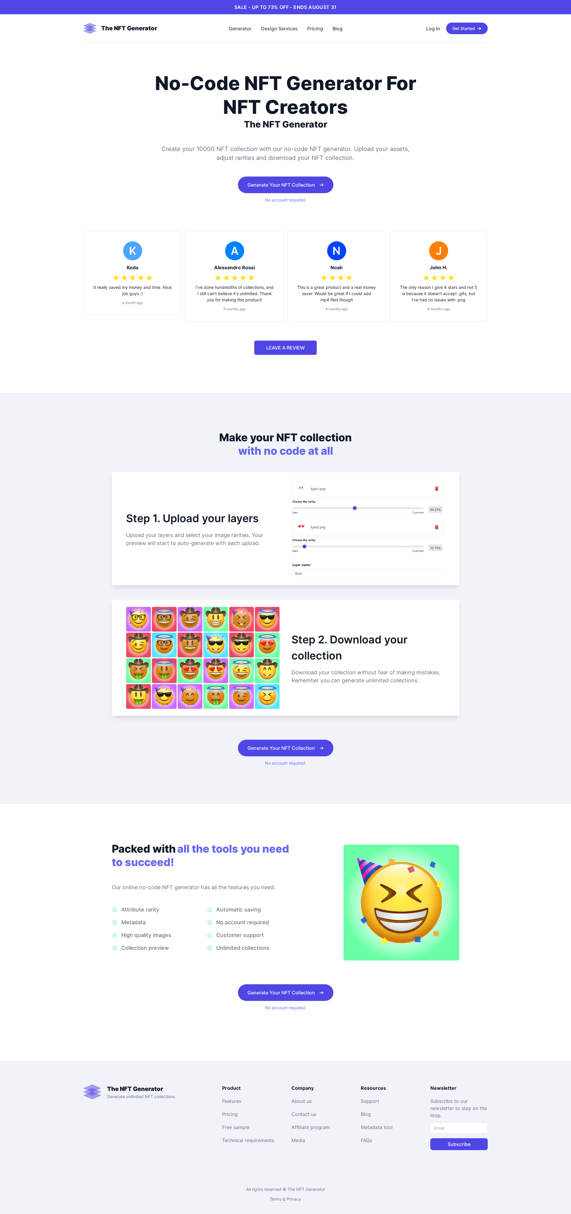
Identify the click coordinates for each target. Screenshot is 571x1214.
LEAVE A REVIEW (285, 348)
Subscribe (459, 1144)
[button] (133, 28)
